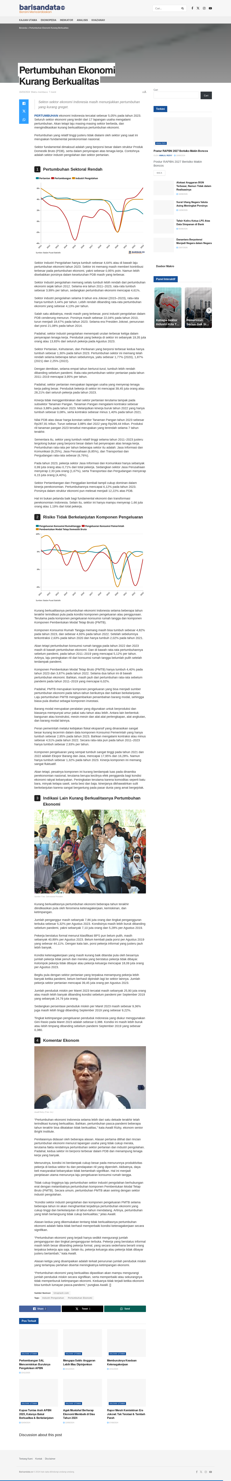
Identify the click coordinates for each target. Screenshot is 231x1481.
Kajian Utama (28, 20)
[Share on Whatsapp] (24, 120)
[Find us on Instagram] (204, 8)
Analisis (82, 20)
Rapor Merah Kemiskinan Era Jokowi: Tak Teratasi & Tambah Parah (126, 1414)
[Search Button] (183, 8)
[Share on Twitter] (24, 112)
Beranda (23, 28)
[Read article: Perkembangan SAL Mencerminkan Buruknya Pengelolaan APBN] (38, 1343)
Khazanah (98, 20)
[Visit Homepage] (48, 8)
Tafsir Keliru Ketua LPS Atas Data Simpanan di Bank (193, 222)
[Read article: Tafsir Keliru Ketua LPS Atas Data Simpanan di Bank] (164, 226)
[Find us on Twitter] (198, 8)
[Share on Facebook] (24, 103)
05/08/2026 (183, 229)
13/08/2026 (183, 210)
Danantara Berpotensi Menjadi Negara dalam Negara (194, 241)
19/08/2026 (180, 155)
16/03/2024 (24, 92)
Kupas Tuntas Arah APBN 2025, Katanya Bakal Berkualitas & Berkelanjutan (36, 1414)
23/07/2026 (183, 248)
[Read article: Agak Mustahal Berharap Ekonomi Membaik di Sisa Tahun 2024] (82, 1393)
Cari (156, 89)
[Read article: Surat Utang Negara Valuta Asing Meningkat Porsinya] (164, 207)
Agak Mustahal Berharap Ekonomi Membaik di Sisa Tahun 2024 (79, 1414)
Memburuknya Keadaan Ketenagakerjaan (122, 1362)
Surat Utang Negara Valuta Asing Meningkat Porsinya (192, 203)
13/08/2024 (69, 1423)
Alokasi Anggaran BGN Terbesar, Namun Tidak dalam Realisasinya (193, 185)
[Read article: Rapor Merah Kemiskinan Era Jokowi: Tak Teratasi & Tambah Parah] (126, 1393)
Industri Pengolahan (53, 1298)
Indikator (66, 20)
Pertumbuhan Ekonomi (80, 1298)
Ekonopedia (48, 20)
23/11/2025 (25, 1373)
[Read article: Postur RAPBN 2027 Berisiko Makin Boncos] (183, 131)
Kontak (38, 1458)
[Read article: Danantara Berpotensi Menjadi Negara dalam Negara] (164, 245)
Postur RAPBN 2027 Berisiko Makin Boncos (181, 151)
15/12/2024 (69, 1369)
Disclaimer (50, 1458)
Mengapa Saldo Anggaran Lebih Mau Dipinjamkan (79, 1362)
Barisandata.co (26, 1472)
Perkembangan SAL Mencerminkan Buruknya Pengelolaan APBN (34, 1364)
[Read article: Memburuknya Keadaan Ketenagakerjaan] (126, 1343)
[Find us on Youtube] (210, 8)
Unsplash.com (61, 1293)
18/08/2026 (183, 194)
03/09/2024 (25, 1423)
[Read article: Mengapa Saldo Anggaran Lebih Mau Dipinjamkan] (82, 1343)
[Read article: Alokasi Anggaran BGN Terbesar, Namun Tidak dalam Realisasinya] (164, 188)
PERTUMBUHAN (46, 115)
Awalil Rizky (165, 155)
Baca (161, 173)
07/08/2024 (113, 1423)
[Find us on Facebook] (192, 8)
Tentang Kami (26, 1458)
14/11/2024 (113, 1369)
